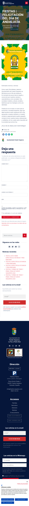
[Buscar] (25, 235)
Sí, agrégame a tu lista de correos (12, 213)
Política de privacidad (17, 476)
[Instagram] (19, 246)
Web (3, 199)
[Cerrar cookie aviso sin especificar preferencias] (27, 482)
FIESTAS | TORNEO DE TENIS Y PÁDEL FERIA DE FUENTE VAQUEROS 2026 (14, 271)
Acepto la (14, 476)
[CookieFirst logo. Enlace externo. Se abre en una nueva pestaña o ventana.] (1, 485)
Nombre (4, 185)
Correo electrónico (7, 192)
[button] (26, 3)
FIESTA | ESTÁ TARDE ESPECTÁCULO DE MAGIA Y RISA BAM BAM (15, 257)
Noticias (13, 131)
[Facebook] (10, 346)
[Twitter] (16, 346)
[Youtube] (19, 346)
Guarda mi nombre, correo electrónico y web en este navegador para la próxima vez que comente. (14, 208)
